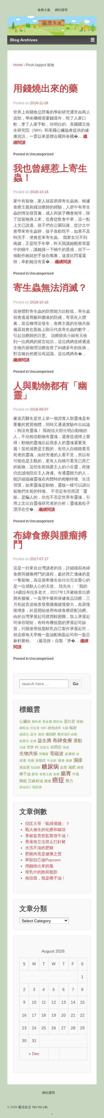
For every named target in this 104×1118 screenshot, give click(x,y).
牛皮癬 (52, 760)
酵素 (35, 774)
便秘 (79, 721)
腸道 (41, 734)
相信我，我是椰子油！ (45, 878)
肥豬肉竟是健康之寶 (43, 853)
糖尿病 (50, 767)
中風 (75, 774)
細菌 (74, 734)
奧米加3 (63, 734)
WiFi (44, 728)
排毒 (22, 760)
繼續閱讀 (63, 261)
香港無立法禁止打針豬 (45, 841)
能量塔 (24, 741)
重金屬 (47, 721)
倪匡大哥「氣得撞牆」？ (47, 823)
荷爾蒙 (44, 754)
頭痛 (22, 747)
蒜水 (33, 734)
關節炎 (58, 721)
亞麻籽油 (35, 781)
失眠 (30, 760)
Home (18, 65)
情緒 (66, 747)
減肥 (72, 767)
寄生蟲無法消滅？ (50, 287)
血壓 (63, 767)
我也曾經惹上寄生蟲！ (50, 173)
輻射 (73, 728)
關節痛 (37, 787)
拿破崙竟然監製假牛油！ (47, 835)
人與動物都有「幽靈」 (50, 390)
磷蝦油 (24, 728)
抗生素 (35, 728)
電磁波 (57, 753)
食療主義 (44, 10)
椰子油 (25, 774)
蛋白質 (69, 721)
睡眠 (23, 781)
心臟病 (25, 721)
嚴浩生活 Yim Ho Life (32, 1107)
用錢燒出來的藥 (45, 88)
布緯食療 (62, 740)
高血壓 (24, 767)
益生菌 (44, 740)
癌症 (58, 780)
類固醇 (35, 767)
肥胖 (30, 747)
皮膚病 (70, 754)
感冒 (80, 767)
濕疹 (78, 760)
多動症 (41, 760)
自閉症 (56, 747)
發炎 (61, 760)
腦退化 (24, 734)
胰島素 (36, 721)
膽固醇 (51, 734)
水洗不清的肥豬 (39, 847)
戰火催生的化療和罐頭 (45, 829)
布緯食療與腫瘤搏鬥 (50, 540)
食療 (56, 774)
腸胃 (66, 773)
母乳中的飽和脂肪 (41, 872)
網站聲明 (61, 10)
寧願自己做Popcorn (43, 860)
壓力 (69, 781)
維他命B (54, 728)
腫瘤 (47, 781)
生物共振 (28, 753)
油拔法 (44, 747)
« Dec (34, 1053)
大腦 (65, 728)
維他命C (25, 787)
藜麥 (69, 760)
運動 (77, 740)
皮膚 (33, 741)
